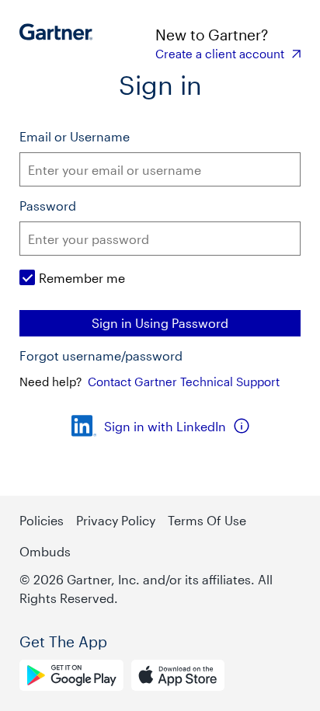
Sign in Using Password (160, 322)
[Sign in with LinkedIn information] (241, 426)
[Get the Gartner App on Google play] (71, 677)
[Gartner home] (60, 42)
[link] (228, 54)
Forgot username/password (101, 356)
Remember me (82, 277)
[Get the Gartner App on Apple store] (177, 677)
